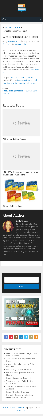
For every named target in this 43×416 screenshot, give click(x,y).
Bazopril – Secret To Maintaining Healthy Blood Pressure (19, 396)
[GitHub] (31, 337)
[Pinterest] (11, 337)
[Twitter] (26, 337)
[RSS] (36, 337)
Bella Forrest (13, 41)
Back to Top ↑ (21, 410)
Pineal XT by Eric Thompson (18, 392)
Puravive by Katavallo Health (18, 369)
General (6, 44)
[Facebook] (6, 337)
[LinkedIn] (21, 337)
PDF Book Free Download (13, 407)
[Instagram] (16, 337)
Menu (4, 19)
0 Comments (20, 44)
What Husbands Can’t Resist (22, 77)
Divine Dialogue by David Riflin (19, 378)
